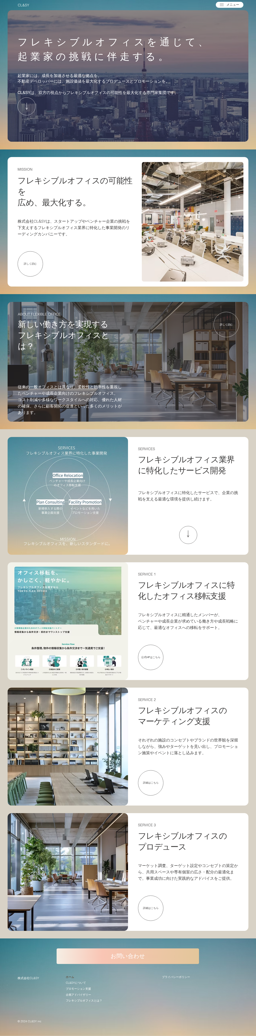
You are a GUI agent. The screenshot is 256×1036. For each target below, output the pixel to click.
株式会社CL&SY (28, 978)
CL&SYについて (76, 983)
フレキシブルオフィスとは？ (84, 1000)
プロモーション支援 (78, 989)
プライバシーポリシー (176, 977)
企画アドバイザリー (78, 994)
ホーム (70, 977)
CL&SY (23, 5)
